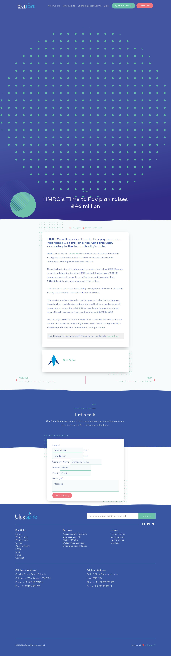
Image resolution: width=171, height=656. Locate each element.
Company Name (61, 462)
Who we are (54, 5)
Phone (56, 467)
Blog (106, 5)
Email (56, 473)
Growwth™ (151, 645)
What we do (69, 5)
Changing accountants (89, 5)
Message (57, 478)
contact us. (112, 336)
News (85, 191)
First (86, 450)
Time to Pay (73, 253)
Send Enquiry (62, 495)
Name (56, 445)
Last (85, 456)
